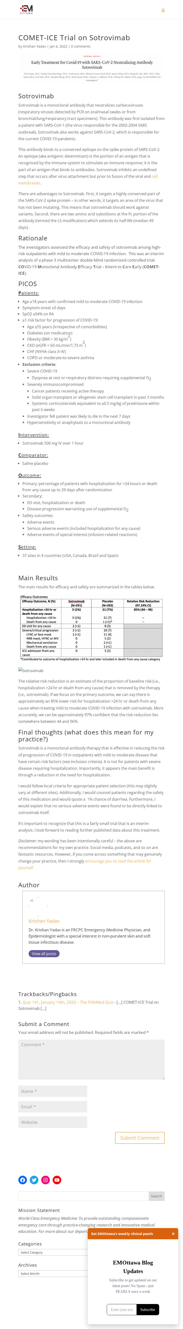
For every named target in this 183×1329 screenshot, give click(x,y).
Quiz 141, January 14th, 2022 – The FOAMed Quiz (68, 1002)
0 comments (81, 46)
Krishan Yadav (34, 46)
